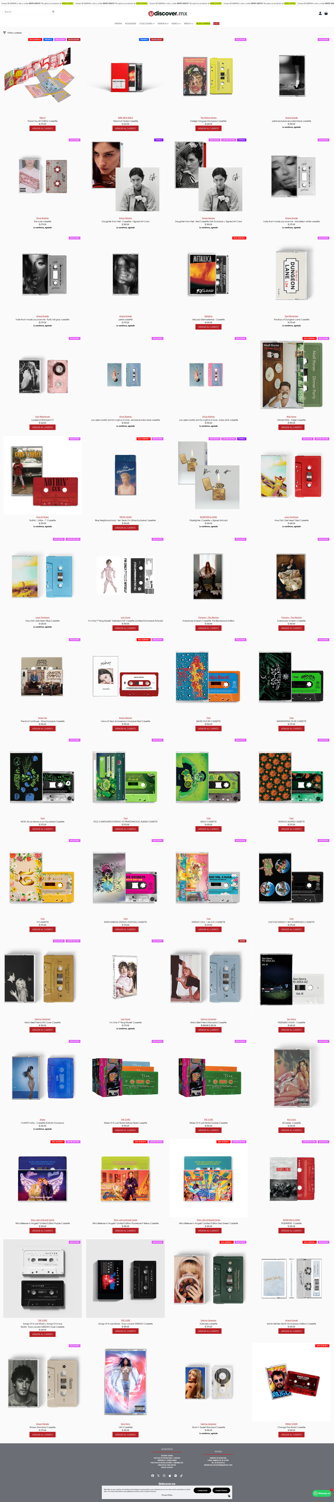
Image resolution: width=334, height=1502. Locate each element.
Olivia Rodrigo (42, 218)
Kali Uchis (291, 1119)
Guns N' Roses (42, 517)
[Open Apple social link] (170, 1476)
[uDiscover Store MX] (168, 13)
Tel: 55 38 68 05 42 (218, 1463)
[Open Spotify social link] (175, 1476)
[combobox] (29, 11)
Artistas (118, 23)
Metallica (208, 316)
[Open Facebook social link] (153, 1476)
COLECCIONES (145, 23)
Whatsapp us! (324, 1493)
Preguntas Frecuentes (167, 1465)
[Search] (53, 11)
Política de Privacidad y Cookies (167, 1458)
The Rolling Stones (209, 117)
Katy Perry (125, 1424)
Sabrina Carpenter (42, 1019)
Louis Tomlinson (291, 517)
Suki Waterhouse (42, 416)
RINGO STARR (291, 1424)
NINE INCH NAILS (125, 117)
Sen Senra (291, 1019)
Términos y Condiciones (167, 1460)
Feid (208, 718)
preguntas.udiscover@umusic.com (218, 1465)
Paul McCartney (291, 316)
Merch (187, 23)
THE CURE (125, 1119)
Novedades (130, 23)
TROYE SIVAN (126, 517)
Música (175, 23)
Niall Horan (291, 416)
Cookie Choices (167, 1467)
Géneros (162, 23)
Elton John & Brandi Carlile (42, 1220)
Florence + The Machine (208, 617)
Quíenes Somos (167, 1456)
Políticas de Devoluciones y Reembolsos (167, 1463)
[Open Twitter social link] (158, 1476)
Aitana (42, 1119)
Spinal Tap (42, 718)
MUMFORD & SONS (208, 517)
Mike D (43, 117)
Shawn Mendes (42, 1424)
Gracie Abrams (125, 218)
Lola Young (125, 617)
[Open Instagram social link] (164, 1476)
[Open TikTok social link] (181, 1476)
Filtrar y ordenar (15, 32)
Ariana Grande (291, 117)
